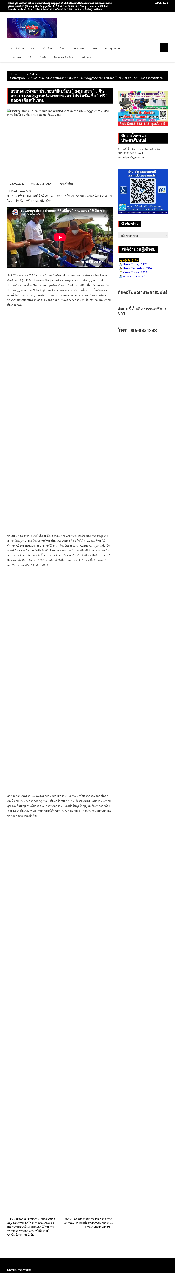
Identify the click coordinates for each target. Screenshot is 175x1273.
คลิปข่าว (87, 57)
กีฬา (30, 57)
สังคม (63, 48)
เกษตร (94, 48)
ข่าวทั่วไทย (17, 48)
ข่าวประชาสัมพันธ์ (42, 48)
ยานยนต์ (16, 57)
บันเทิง (43, 57)
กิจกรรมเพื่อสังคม (64, 57)
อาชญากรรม (113, 48)
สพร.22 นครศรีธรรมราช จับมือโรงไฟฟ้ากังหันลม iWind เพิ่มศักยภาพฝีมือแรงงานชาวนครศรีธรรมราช (88, 1223)
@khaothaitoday (41, 184)
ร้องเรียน (78, 48)
